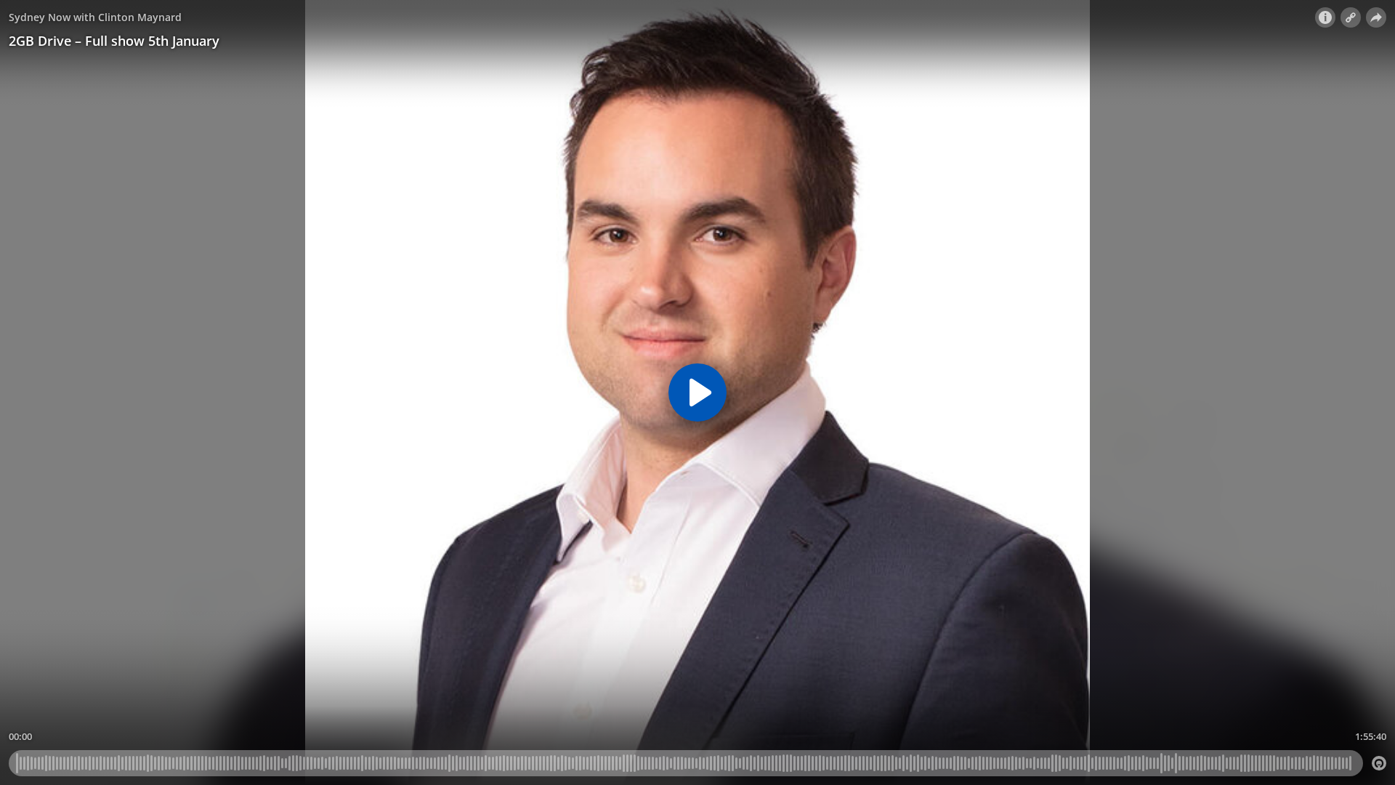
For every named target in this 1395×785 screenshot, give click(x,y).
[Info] (1325, 17)
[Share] (1376, 17)
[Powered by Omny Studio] (1379, 763)
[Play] (697, 392)
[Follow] (1351, 17)
